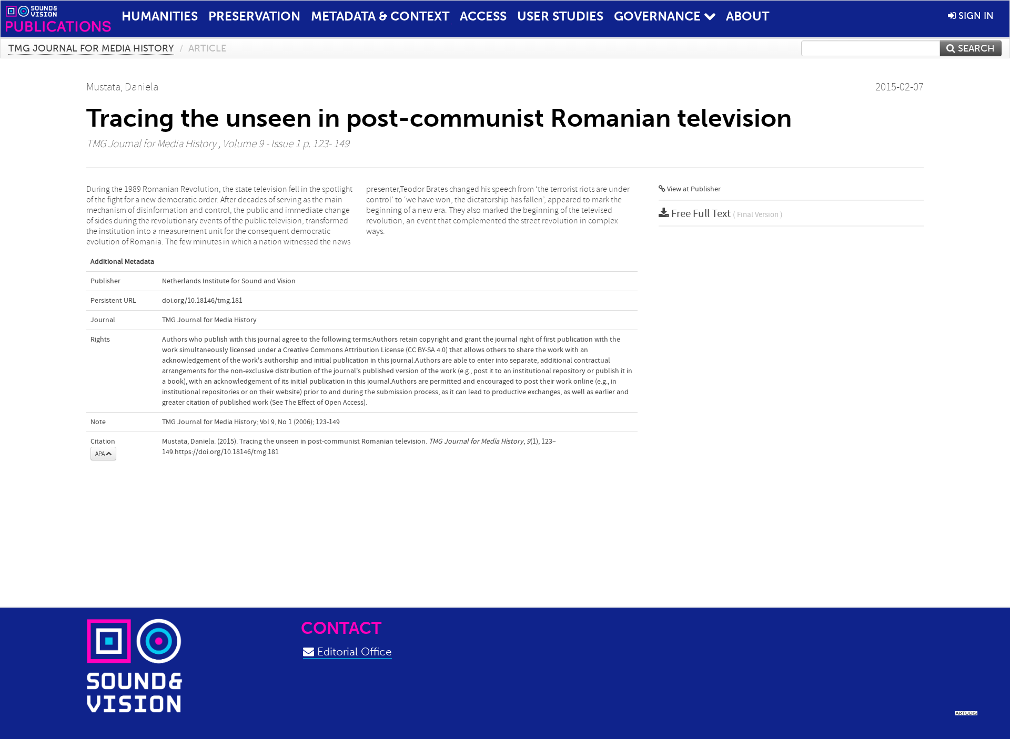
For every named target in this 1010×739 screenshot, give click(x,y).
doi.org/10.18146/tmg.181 (202, 300)
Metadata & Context (380, 16)
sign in (975, 16)
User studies (560, 16)
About (747, 16)
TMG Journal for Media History (91, 48)
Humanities (160, 16)
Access (483, 16)
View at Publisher (693, 189)
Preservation (254, 16)
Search (975, 48)
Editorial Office (353, 651)
